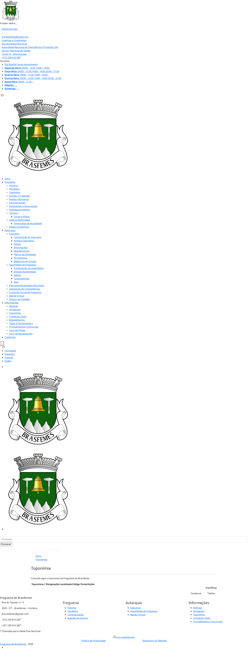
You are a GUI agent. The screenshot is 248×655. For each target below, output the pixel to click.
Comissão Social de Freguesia (25, 292)
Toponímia (15, 313)
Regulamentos (22, 251)
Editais (17, 244)
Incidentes (15, 309)
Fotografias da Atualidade (28, 223)
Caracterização (17, 202)
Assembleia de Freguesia (22, 264)
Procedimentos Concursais (23, 326)
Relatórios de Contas (25, 261)
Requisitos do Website (155, 640)
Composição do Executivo (28, 237)
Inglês (8, 361)
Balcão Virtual (16, 295)
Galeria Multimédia (19, 220)
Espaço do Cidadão (19, 299)
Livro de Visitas (17, 330)
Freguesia (10, 182)
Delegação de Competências (24, 289)
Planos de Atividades (25, 254)
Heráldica (14, 189)
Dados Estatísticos (19, 226)
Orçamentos (20, 258)
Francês (9, 357)
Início (7, 178)
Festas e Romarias (19, 199)
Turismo (13, 213)
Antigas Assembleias (25, 271)
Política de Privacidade (93, 640)
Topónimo (14, 192)
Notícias (13, 306)
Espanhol (10, 354)
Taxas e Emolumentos (21, 323)
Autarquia (10, 230)
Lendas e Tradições (19, 195)
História (13, 185)
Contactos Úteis (17, 316)
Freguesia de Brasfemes (13, 644)
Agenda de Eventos (19, 209)
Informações (21, 247)
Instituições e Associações (23, 206)
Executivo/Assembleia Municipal (26, 285)
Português (10, 350)
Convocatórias (21, 278)
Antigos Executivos (24, 240)
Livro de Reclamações (21, 333)
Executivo (14, 233)
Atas (16, 282)
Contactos (10, 337)
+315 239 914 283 (11, 57)
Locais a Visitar (22, 216)
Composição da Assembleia (28, 268)
